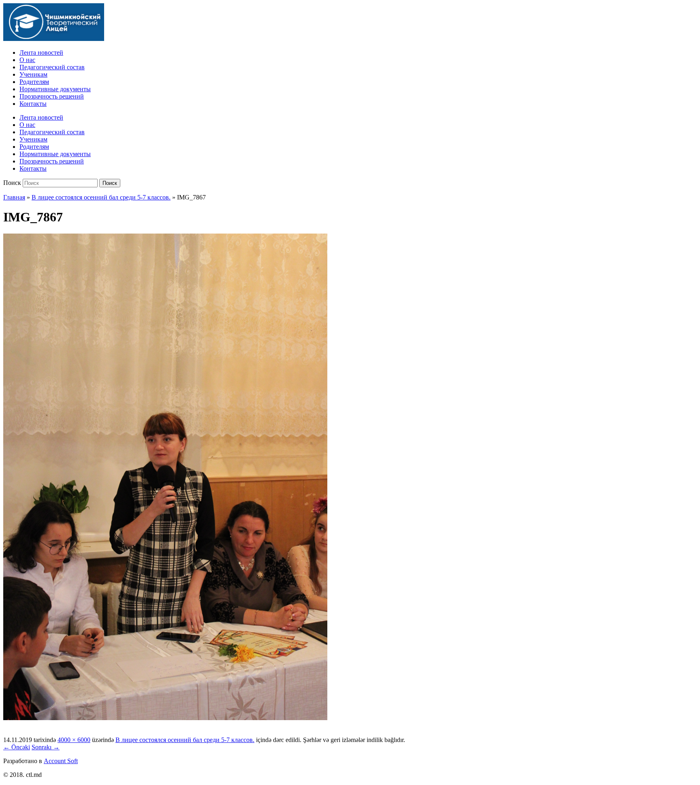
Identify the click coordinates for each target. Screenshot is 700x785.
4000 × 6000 (74, 739)
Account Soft (61, 760)
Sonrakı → (46, 747)
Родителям (34, 81)
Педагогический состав (52, 67)
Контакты (33, 103)
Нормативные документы (55, 89)
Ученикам (33, 74)
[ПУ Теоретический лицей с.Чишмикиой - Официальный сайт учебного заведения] (53, 38)
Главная (14, 197)
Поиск (12, 182)
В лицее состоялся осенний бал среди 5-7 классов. (101, 197)
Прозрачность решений (51, 96)
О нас (27, 59)
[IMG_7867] (165, 717)
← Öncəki (16, 747)
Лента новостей (41, 52)
